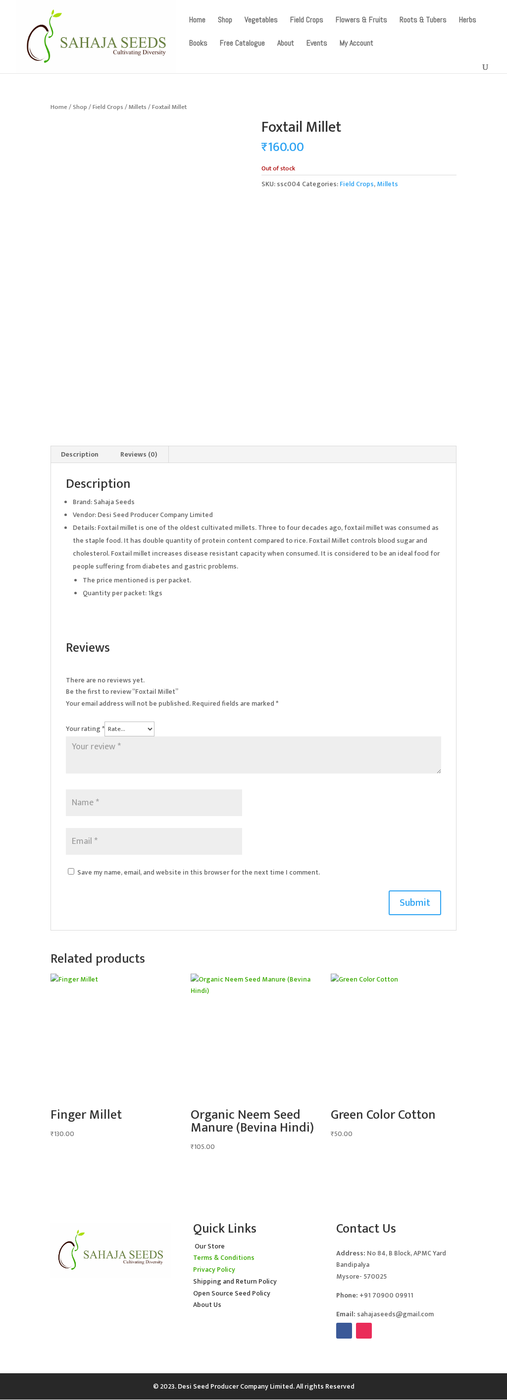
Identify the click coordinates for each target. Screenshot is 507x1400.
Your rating (85, 728)
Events (316, 44)
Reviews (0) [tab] (138, 454)
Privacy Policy (214, 1269)
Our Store (210, 1246)
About (285, 44)
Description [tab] (80, 454)
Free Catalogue (242, 44)
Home (59, 107)
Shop (80, 107)
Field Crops (108, 107)
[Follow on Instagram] (364, 1331)
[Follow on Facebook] (344, 1331)
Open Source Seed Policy (231, 1293)
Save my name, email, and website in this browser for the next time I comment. (198, 872)
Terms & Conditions (223, 1257)
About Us (207, 1304)
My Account (356, 44)
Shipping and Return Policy (235, 1281)
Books (198, 44)
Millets (138, 107)
